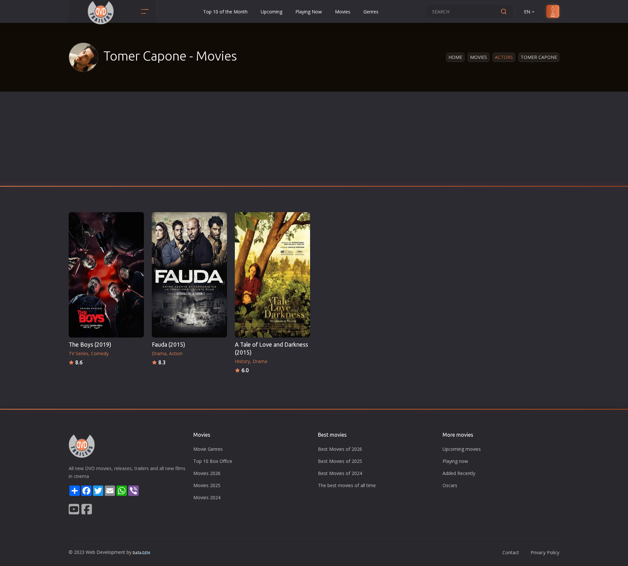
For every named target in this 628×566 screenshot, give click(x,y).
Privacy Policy (545, 552)
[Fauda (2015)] (189, 275)
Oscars (450, 485)
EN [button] (527, 12)
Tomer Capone (539, 57)
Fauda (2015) (168, 344)
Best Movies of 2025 (340, 461)
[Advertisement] (314, 141)
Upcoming (271, 12)
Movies (342, 12)
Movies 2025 (206, 485)
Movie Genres (208, 449)
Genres (370, 12)
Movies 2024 (206, 497)
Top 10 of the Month (225, 12)
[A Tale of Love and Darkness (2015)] (272, 275)
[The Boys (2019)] (106, 275)
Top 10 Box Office (212, 461)
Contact (510, 552)
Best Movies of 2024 (340, 473)
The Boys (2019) (90, 344)
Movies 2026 (206, 473)
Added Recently (459, 473)
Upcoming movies (462, 449)
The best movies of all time (347, 485)
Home (455, 57)
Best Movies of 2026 (340, 449)
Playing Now (308, 12)
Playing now (455, 461)
